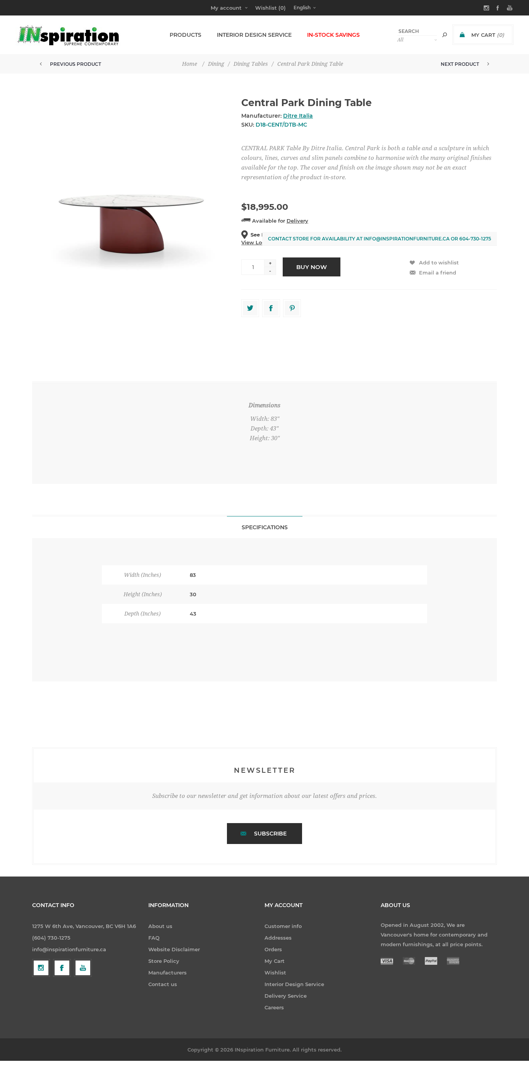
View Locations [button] (261, 242)
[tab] (264, 527)
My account (226, 8)
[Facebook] (62, 968)
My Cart (274, 961)
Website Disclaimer (174, 949)
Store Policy (163, 961)
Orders (273, 949)
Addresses (278, 938)
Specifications (265, 527)
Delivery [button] (297, 221)
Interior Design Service (294, 984)
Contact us (162, 984)
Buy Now (311, 267)
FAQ (154, 938)
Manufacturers (167, 972)
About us (160, 926)
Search (444, 35)
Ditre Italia (298, 115)
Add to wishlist (439, 262)
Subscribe (270, 833)
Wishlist (275, 972)
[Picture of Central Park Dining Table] (132, 222)
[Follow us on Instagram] (41, 968)
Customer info (283, 926)
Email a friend (437, 272)
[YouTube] (83, 968)
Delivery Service (285, 996)
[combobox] (417, 31)
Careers (274, 1007)
